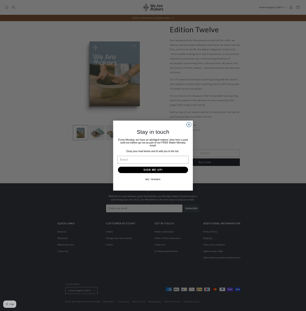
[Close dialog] (188, 124)
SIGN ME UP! (153, 169)
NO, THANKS (153, 179)
